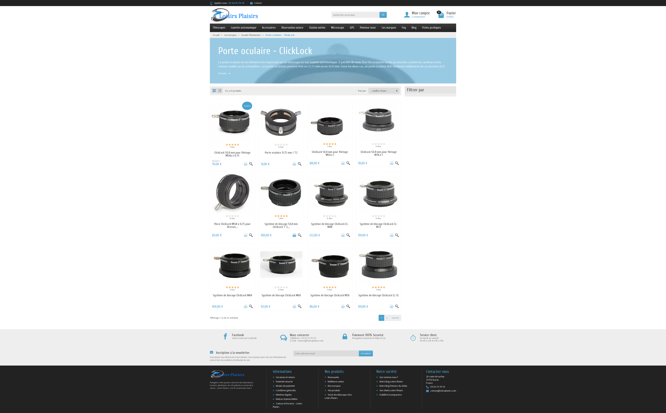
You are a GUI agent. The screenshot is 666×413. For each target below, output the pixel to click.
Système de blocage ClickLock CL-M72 (379, 225)
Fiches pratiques (431, 27)
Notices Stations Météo (286, 399)
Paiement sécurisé (284, 381)
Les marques (389, 27)
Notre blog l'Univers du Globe (393, 385)
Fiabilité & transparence (390, 394)
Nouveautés (333, 377)
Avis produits (334, 390)
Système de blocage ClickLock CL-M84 (330, 225)
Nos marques (334, 385)
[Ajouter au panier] (246, 164)
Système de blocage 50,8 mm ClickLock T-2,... (281, 225)
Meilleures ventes (336, 381)
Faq (404, 27)
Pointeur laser (368, 27)
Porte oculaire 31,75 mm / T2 (281, 152)
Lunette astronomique (243, 27)
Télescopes (219, 27)
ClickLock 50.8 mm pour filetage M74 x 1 (379, 153)
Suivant (395, 317)
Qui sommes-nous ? (388, 377)
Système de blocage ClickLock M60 (281, 295)
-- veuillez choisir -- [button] (379, 90)
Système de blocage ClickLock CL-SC (378, 295)
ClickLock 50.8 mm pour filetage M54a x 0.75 (232, 154)
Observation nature (292, 27)
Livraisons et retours (285, 377)
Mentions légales (284, 394)
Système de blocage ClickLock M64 (232, 295)
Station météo (317, 27)
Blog (414, 27)
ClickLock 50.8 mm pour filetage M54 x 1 (330, 153)
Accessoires (269, 27)
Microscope (337, 27)
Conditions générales (286, 390)
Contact (258, 3)
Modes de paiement (285, 385)
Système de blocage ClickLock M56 (329, 295)
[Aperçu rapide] (251, 164)
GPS (352, 27)
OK (383, 14)
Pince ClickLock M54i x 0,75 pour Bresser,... (232, 225)
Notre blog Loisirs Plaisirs (391, 381)
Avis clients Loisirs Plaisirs (391, 390)
